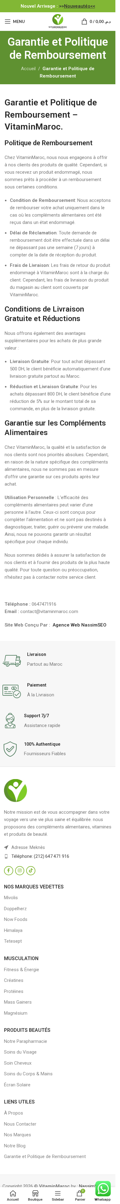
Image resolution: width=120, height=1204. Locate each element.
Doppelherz (15, 908)
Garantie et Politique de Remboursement (45, 1156)
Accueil (28, 68)
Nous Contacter (20, 1124)
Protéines (13, 991)
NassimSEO (91, 1186)
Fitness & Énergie (21, 969)
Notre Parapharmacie (25, 1041)
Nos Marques (17, 1135)
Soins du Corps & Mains (28, 1074)
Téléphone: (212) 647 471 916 (40, 856)
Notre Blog (15, 1146)
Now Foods (15, 919)
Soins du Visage (20, 1052)
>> (77, 6)
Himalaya (13, 930)
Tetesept (13, 941)
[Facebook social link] (8, 870)
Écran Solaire (17, 1085)
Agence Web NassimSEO (79, 625)
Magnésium (15, 1013)
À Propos (13, 1113)
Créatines (13, 980)
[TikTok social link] (30, 870)
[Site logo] (58, 21)
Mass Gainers (18, 1002)
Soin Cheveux (17, 1063)
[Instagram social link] (19, 870)
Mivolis (11, 897)
